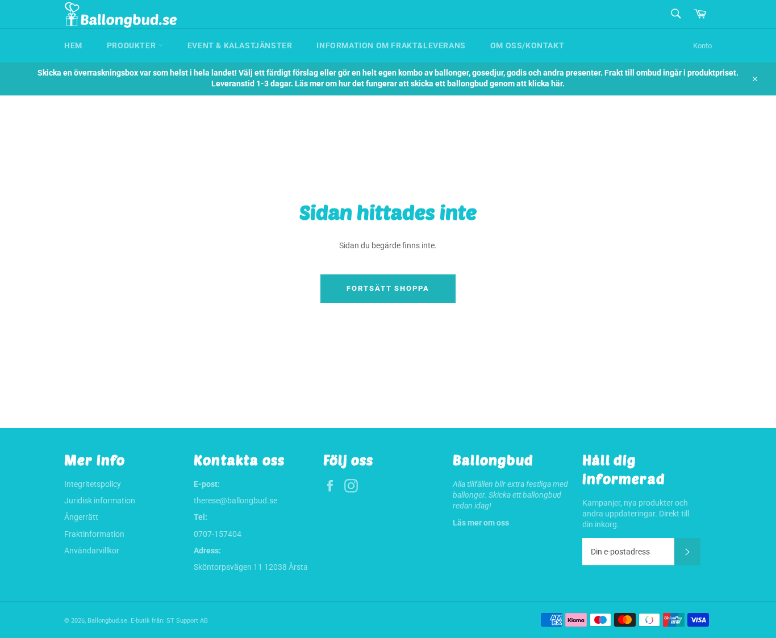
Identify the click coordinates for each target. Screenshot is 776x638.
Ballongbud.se (107, 620)
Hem (73, 45)
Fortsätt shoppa (388, 288)
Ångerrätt (81, 517)
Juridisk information (99, 500)
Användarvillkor (91, 550)
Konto (702, 45)
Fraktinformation (94, 534)
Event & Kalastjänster (240, 45)
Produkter (132, 45)
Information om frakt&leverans (390, 45)
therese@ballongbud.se (235, 500)
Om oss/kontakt (527, 45)
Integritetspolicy (92, 484)
